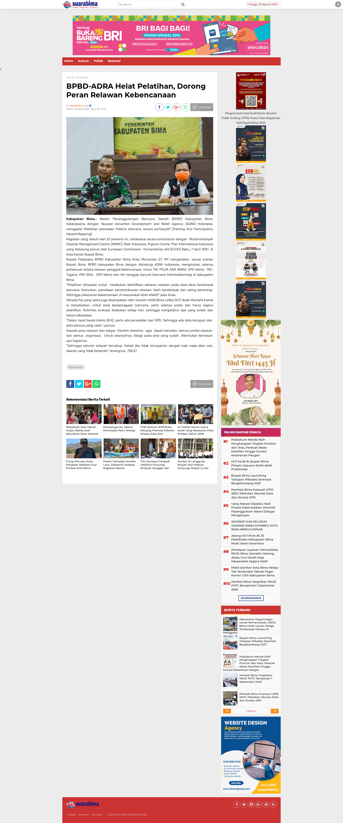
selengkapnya (251, 598)
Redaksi (71, 814)
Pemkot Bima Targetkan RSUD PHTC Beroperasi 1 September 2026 (253, 585)
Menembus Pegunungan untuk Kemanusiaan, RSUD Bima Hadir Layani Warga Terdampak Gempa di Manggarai (249, 626)
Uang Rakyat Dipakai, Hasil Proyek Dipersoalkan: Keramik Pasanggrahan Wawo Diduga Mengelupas (253, 509)
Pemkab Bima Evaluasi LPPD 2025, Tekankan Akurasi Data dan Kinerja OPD (252, 493)
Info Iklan (97, 814)
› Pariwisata (81, 77)
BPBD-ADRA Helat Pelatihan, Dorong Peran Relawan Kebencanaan (136, 90)
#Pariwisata (76, 367)
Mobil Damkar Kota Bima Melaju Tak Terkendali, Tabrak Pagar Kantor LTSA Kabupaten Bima (254, 571)
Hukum (83, 61)
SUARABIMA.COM (137, 814)
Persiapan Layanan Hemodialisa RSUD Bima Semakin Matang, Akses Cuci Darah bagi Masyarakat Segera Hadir (254, 555)
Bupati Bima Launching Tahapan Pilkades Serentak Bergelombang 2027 (251, 479)
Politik (98, 61)
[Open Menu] (338, 4)
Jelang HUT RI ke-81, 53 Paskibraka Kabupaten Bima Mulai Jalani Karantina (252, 539)
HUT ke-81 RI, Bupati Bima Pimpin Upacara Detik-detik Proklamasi (251, 465)
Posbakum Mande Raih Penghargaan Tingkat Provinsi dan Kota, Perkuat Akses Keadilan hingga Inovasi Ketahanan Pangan (253, 447)
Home (68, 61)
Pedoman (83, 814)
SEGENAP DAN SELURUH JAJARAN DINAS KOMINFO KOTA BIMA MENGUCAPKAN (254, 525)
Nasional (114, 61)
